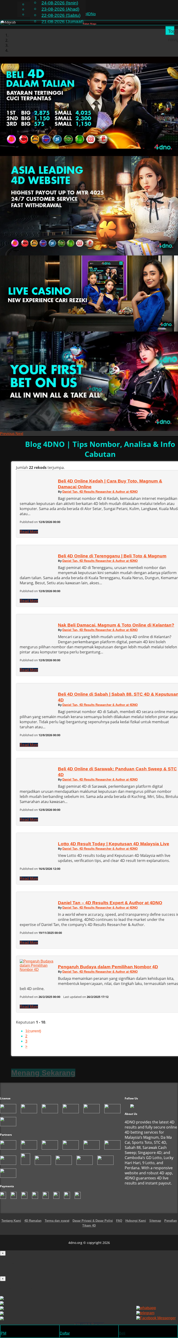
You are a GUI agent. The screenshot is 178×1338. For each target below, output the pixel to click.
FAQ (119, 1225)
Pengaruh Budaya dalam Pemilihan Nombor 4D (108, 971)
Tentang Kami (11, 1225)
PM (3, 1333)
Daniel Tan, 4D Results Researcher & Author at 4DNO (100, 496)
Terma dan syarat (57, 1225)
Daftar (65, 1333)
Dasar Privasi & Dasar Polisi (93, 1225)
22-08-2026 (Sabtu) (60, 15)
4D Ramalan (32, 1225)
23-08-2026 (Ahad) (60, 9)
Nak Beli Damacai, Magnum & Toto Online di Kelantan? (116, 629)
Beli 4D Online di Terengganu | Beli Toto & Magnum (112, 560)
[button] (8, 438)
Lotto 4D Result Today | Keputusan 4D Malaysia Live (113, 848)
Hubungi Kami (135, 1225)
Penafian (170, 1225)
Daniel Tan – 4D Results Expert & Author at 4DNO (110, 907)
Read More (29, 536)
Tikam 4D (89, 1230)
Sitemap (155, 1225)
